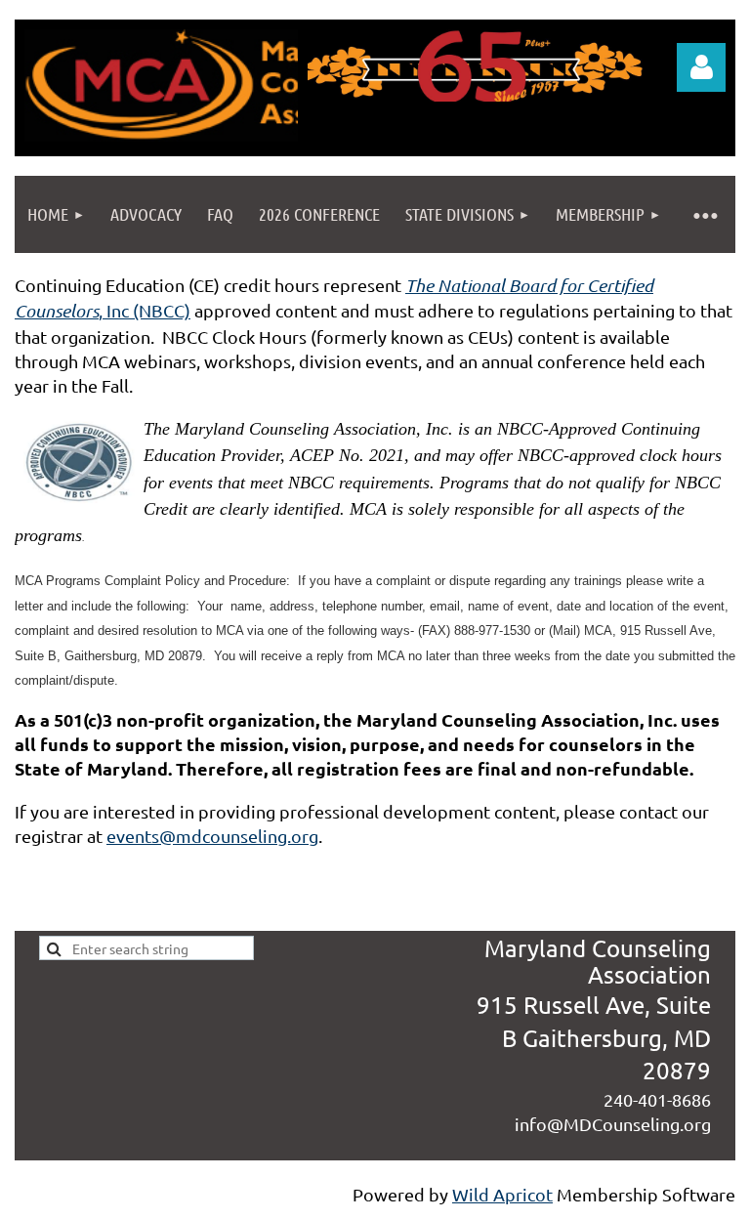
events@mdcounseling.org (212, 835)
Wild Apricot (502, 1194)
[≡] (704, 214)
